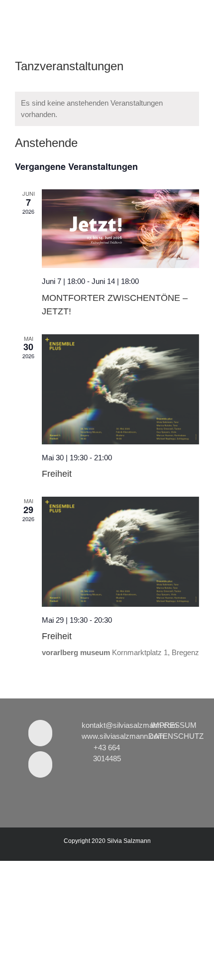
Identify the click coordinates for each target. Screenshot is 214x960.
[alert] (107, 109)
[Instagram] (40, 764)
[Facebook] (40, 733)
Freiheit (57, 474)
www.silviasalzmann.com (123, 736)
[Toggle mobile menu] (195, 15)
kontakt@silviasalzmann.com (130, 725)
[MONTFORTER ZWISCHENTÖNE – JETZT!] (120, 228)
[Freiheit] (120, 389)
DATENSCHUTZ (176, 736)
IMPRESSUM (174, 725)
